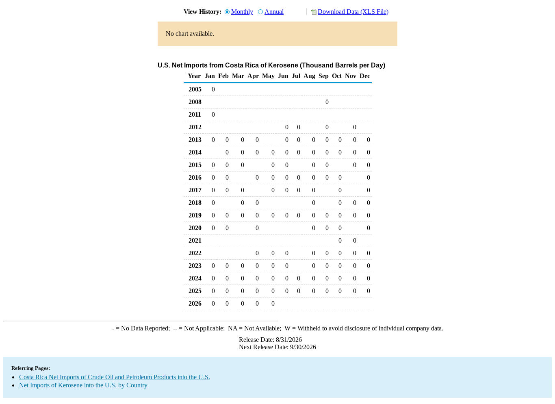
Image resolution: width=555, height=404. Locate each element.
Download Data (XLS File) (353, 11)
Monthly (242, 11)
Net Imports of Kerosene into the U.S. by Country (83, 385)
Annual (274, 11)
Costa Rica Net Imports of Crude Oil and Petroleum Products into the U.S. (114, 377)
